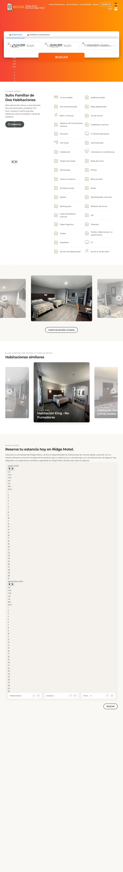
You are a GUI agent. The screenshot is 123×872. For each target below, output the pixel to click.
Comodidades (86, 4)
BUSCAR (61, 57)
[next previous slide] (4, 298)
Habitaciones (15, 696)
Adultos (49, 696)
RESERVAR (106, 4)
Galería (96, 4)
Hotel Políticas (72, 4)
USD (109, 8)
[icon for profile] (116, 8)
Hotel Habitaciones (57, 4)
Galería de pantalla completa (61, 330)
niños (85, 696)
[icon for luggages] (116, 4)
